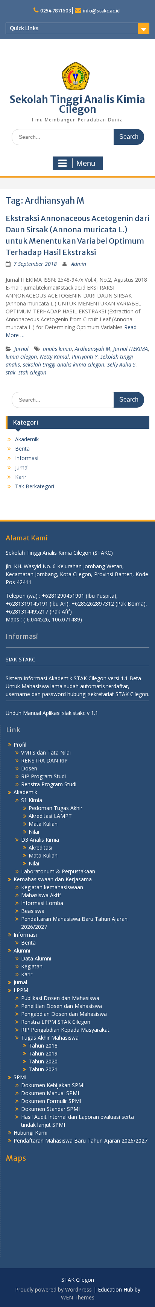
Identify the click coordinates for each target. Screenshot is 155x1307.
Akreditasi (40, 847)
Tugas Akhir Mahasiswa (50, 1037)
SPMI (20, 1077)
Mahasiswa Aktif (41, 895)
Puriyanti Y (84, 356)
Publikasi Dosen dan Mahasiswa (60, 998)
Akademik (27, 439)
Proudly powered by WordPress (53, 1289)
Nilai (34, 831)
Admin (78, 263)
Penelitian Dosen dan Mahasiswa (61, 1005)
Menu (85, 163)
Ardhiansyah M (92, 348)
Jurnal (21, 348)
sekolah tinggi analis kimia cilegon (63, 364)
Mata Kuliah (43, 823)
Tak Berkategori (34, 486)
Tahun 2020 (43, 1061)
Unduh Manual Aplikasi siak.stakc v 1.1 (52, 712)
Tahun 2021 (43, 1069)
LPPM (21, 990)
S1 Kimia (31, 800)
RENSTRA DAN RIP (44, 760)
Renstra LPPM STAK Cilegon (55, 1021)
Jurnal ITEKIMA (130, 348)
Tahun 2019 (43, 1053)
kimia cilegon (21, 356)
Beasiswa (32, 910)
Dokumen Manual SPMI (50, 1093)
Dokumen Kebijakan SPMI (53, 1085)
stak (10, 372)
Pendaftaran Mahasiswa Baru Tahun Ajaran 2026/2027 (80, 1140)
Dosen (29, 768)
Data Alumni (36, 958)
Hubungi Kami (30, 1132)
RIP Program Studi (43, 776)
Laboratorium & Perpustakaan (58, 871)
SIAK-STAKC (20, 659)
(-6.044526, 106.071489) (52, 619)
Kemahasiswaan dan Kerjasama (53, 879)
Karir (20, 476)
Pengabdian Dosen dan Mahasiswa (64, 1013)
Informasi (26, 458)
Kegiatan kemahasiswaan (52, 887)
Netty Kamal (54, 356)
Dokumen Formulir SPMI (51, 1101)
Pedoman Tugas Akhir (55, 808)
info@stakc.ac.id (101, 11)
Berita (22, 448)
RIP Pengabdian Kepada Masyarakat (65, 1029)
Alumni (22, 950)
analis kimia (57, 348)
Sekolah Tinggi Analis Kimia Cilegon (77, 104)
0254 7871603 (55, 11)
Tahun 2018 (43, 1045)
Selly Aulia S (121, 364)
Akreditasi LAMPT (50, 815)
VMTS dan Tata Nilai (46, 752)
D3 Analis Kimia (40, 839)
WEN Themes (77, 1297)
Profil (20, 744)
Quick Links (24, 28)
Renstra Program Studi (48, 784)
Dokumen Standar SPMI (50, 1108)
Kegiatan (32, 966)
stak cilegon (32, 372)
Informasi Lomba (42, 903)
